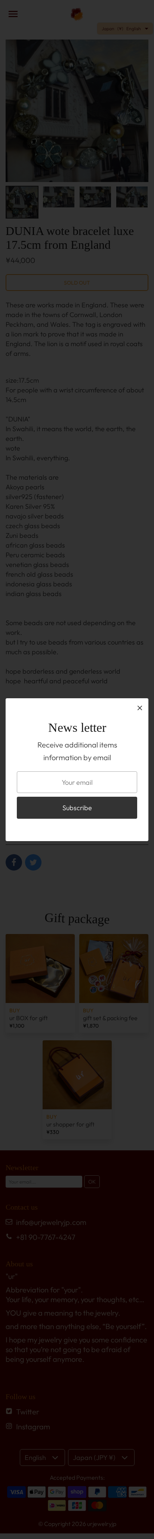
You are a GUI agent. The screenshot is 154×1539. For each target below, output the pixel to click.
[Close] (140, 707)
